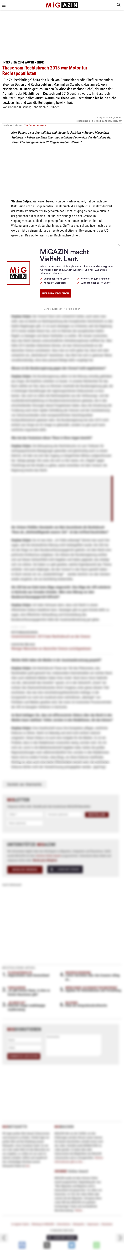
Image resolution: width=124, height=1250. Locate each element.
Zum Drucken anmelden (35, 125)
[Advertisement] (61, 34)
